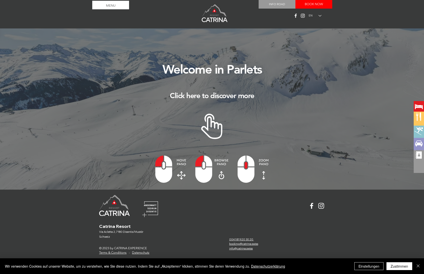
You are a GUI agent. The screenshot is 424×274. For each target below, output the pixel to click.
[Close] (418, 266)
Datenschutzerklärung (268, 266)
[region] (419, 125)
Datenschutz (140, 252)
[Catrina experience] (295, 15)
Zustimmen (399, 266)
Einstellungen (368, 266)
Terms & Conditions (113, 252)
